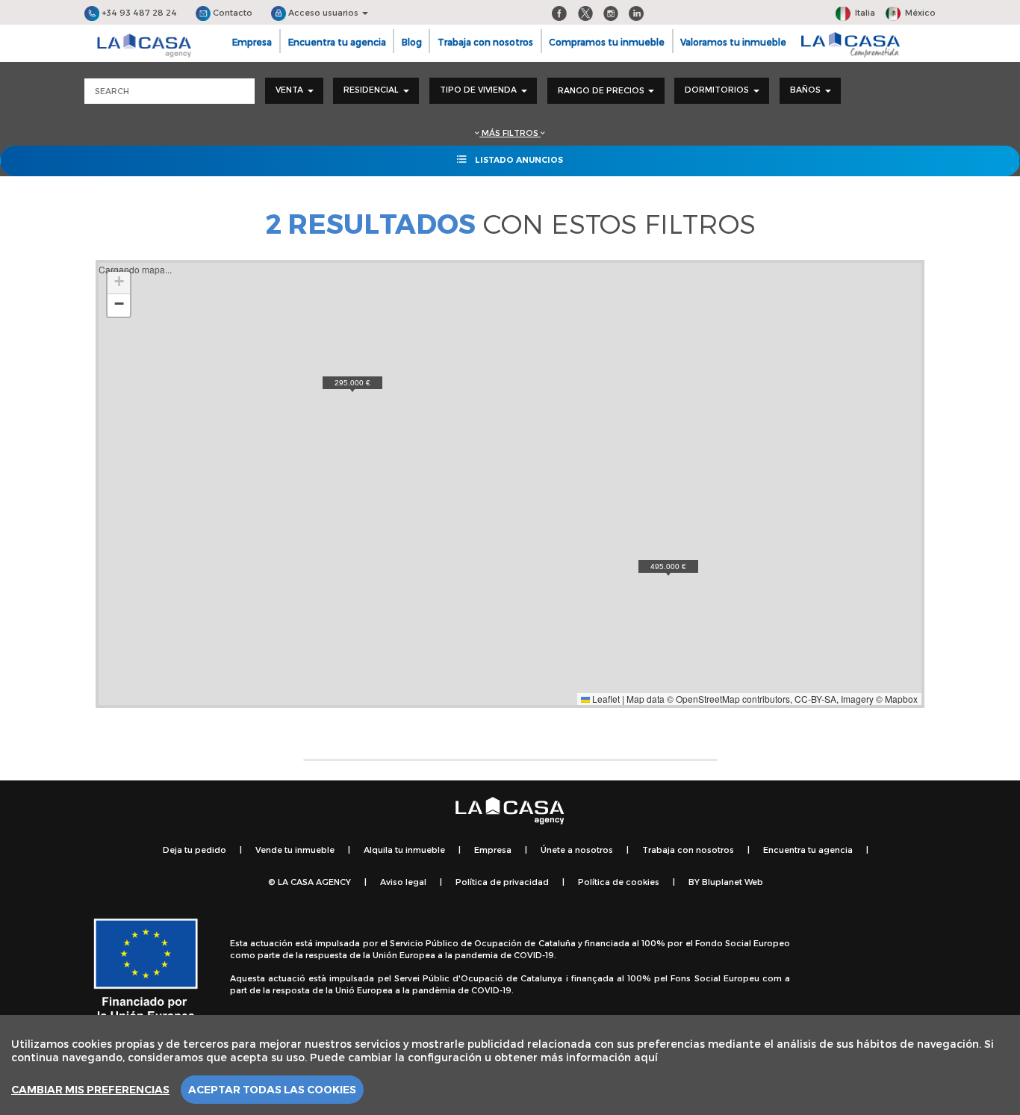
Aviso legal (403, 881)
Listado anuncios (518, 160)
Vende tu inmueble (295, 849)
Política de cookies (618, 881)
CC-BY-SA (815, 698)
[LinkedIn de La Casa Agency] (636, 12)
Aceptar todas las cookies (272, 1089)
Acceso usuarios (323, 12)
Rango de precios (602, 90)
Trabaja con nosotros (485, 42)
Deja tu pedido (194, 849)
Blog (412, 42)
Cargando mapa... (508, 483)
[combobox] (294, 91)
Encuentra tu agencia (337, 42)
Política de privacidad (502, 881)
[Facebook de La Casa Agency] (559, 12)
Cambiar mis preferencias (90, 1089)
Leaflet (605, 698)
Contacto (231, 12)
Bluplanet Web (732, 881)
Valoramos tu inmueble (733, 42)
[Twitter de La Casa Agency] (585, 12)
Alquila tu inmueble (404, 849)
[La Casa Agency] (144, 46)
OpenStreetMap (708, 698)
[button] (668, 567)
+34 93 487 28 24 (138, 12)
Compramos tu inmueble (607, 42)
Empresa (252, 42)
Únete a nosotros (577, 849)
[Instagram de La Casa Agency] (610, 12)
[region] (510, 1065)
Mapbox (901, 698)
